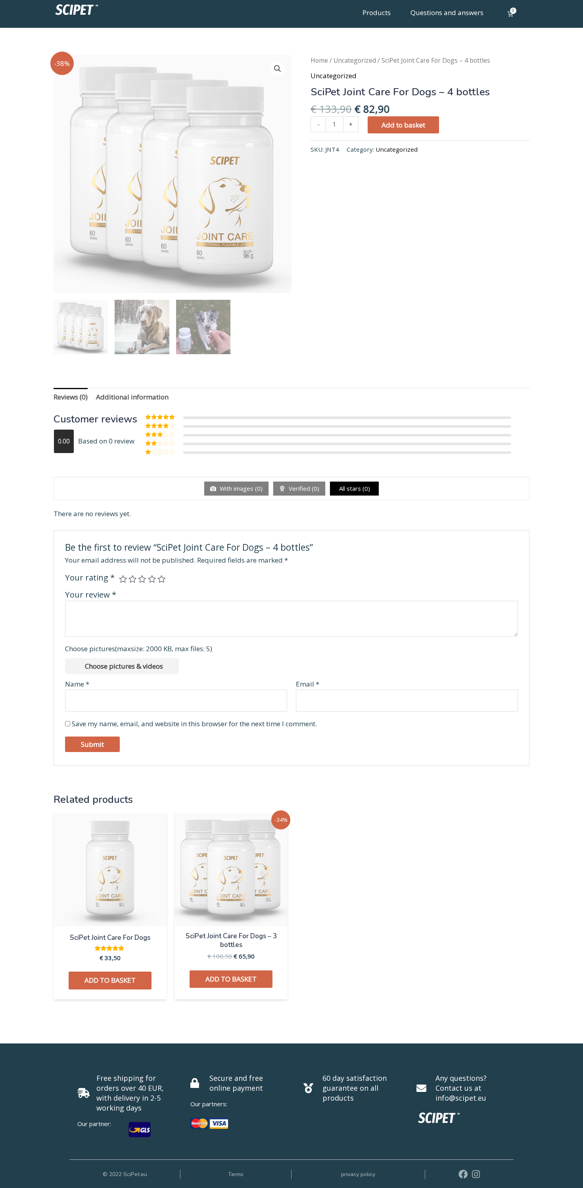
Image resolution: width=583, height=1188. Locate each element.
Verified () (303, 488)
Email (307, 683)
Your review (90, 594)
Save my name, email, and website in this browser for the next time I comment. (194, 723)
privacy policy (358, 1174)
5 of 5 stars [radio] (161, 579)
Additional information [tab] (132, 396)
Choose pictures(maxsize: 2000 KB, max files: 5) (138, 648)
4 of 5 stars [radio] (152, 579)
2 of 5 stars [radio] (132, 579)
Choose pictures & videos (124, 666)
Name (77, 683)
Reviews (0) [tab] (71, 396)
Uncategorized (355, 60)
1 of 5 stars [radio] (123, 579)
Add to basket (403, 124)
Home (319, 60)
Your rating (90, 577)
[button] (277, 69)
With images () (240, 488)
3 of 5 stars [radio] (142, 579)
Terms (236, 1174)
